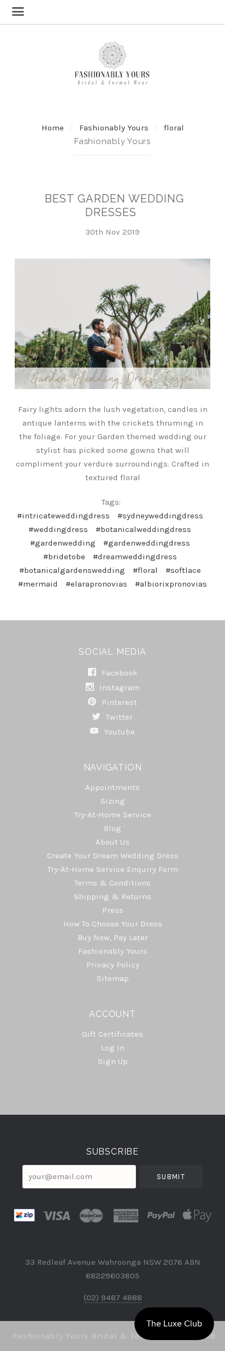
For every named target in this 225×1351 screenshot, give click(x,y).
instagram (118, 687)
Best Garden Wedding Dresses (114, 205)
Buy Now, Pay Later (113, 937)
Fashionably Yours (115, 128)
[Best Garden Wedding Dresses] (112, 324)
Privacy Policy (112, 965)
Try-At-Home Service (112, 815)
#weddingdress (58, 529)
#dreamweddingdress (135, 556)
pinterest (118, 702)
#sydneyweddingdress (160, 516)
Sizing (112, 801)
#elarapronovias (96, 584)
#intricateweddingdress (63, 516)
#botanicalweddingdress (143, 529)
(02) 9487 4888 (113, 1297)
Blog (112, 828)
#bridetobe (64, 556)
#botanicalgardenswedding (72, 570)
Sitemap (113, 978)
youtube (118, 731)
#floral (145, 570)
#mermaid (38, 584)
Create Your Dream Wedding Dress (113, 855)
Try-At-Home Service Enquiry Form (113, 869)
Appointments (112, 787)
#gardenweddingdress (146, 543)
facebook (118, 673)
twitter (118, 717)
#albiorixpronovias (171, 584)
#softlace (183, 570)
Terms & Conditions (112, 883)
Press (112, 910)
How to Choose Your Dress (112, 924)
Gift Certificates (112, 1034)
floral (174, 128)
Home (53, 128)
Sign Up (113, 1061)
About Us (112, 842)
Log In (113, 1048)
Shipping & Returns (112, 896)
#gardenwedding (63, 543)
